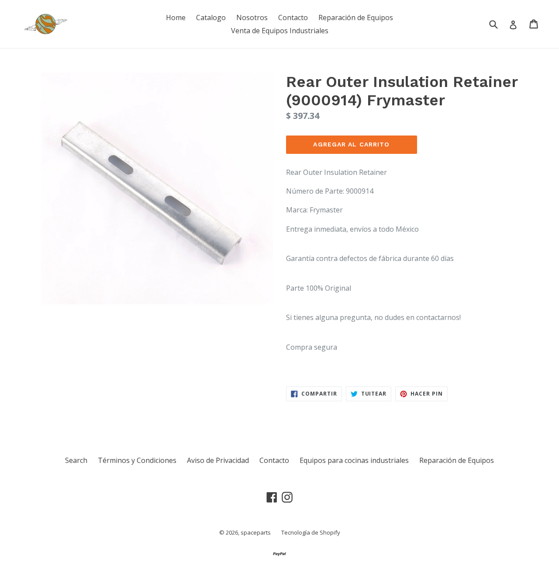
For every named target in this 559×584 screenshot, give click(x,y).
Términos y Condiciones (137, 460)
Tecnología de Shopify (310, 532)
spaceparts (256, 532)
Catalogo (211, 17)
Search (76, 460)
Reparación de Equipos (355, 17)
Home (176, 17)
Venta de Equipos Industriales (279, 30)
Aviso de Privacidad (218, 460)
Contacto (293, 17)
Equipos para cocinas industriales (354, 460)
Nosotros (252, 17)
